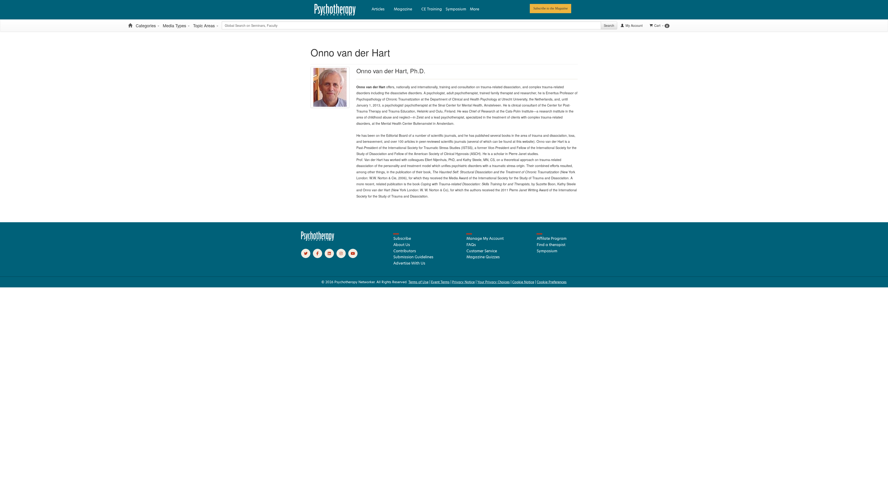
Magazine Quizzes (483, 257)
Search (609, 25)
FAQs (471, 244)
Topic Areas (204, 25)
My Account (634, 25)
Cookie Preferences (552, 282)
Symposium (456, 9)
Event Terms (440, 282)
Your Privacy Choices (493, 282)
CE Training (431, 9)
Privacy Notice (463, 282)
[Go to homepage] (317, 239)
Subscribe (402, 238)
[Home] (130, 25)
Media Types (175, 25)
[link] (550, 8)
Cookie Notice (523, 282)
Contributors (404, 251)
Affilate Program (552, 238)
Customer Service (481, 251)
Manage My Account (485, 238)
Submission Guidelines (413, 257)
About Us (401, 244)
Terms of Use (418, 282)
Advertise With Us (409, 263)
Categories (146, 25)
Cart (661, 25)
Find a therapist (551, 244)
